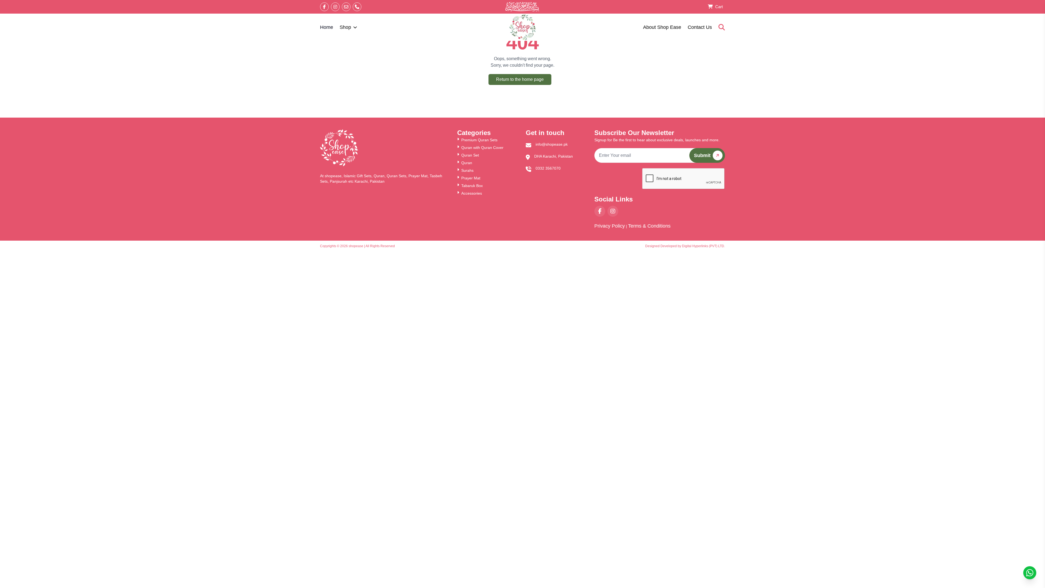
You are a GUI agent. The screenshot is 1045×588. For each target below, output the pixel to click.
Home (326, 27)
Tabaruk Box (472, 185)
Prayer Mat (470, 178)
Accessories (471, 193)
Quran (466, 163)
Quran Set (470, 155)
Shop (345, 27)
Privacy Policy (609, 226)
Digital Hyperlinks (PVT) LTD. (703, 246)
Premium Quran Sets (479, 140)
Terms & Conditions (649, 226)
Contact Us (700, 27)
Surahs (467, 170)
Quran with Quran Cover (482, 147)
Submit (702, 155)
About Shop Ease (662, 27)
